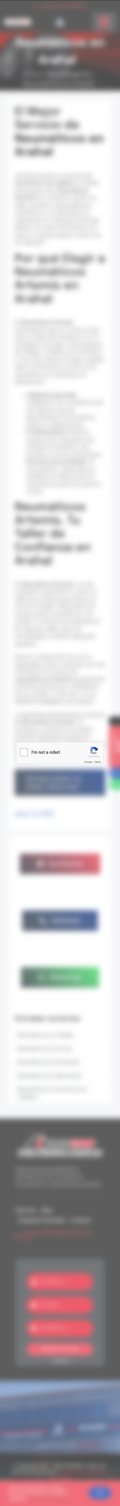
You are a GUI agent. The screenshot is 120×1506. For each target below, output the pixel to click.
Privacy (88, 761)
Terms (97, 761)
